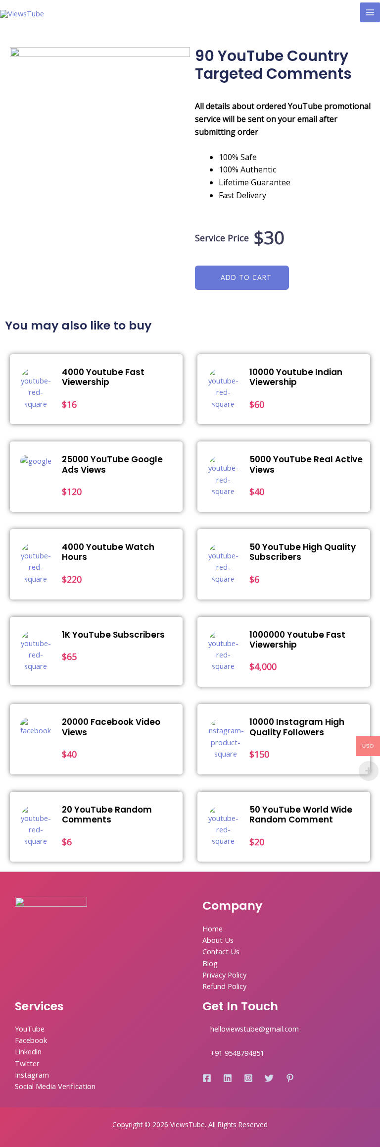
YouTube (30, 1029)
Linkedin (28, 1051)
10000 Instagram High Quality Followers (296, 727)
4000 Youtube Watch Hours (108, 552)
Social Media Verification (55, 1086)
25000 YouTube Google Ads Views (112, 464)
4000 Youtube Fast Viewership (103, 377)
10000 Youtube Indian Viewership (295, 377)
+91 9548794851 (237, 1053)
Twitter (27, 1063)
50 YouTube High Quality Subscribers (302, 552)
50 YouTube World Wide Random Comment (300, 814)
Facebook (31, 1040)
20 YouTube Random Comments (107, 814)
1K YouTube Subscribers (113, 635)
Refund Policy (224, 986)
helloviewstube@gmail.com (254, 1029)
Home (212, 928)
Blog (210, 963)
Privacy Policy (224, 975)
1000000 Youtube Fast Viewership (297, 640)
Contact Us (220, 951)
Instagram (32, 1075)
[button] (242, 278)
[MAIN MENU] (370, 12)
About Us (218, 940)
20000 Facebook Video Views (111, 727)
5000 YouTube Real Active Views (306, 464)
